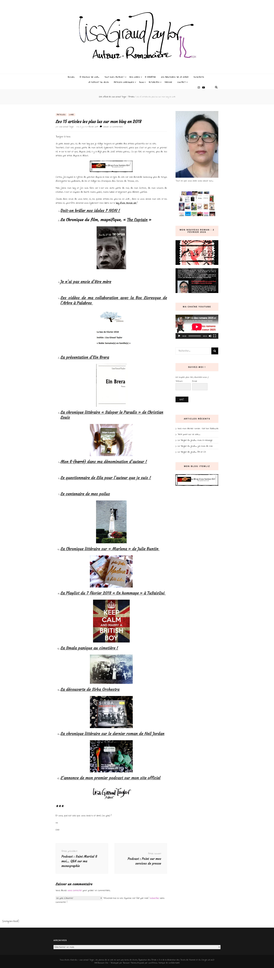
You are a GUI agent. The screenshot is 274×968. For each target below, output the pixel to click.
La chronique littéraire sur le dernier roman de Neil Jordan (112, 733)
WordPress (152, 962)
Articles (61, 114)
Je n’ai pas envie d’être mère (86, 281)
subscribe (154, 898)
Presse (168, 82)
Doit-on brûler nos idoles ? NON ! (90, 210)
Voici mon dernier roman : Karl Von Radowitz (198, 428)
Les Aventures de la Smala (174, 77)
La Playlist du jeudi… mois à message (195, 440)
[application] (197, 327)
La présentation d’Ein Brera (85, 357)
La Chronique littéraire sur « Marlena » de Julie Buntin (110, 548)
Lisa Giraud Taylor (66, 126)
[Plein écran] (214, 336)
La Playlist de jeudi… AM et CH (192, 452)
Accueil (71, 77)
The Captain (137, 219)
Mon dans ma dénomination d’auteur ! (104, 461)
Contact (181, 82)
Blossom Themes (130, 962)
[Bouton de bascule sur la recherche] (216, 87)
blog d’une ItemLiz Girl (126, 203)
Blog (141, 82)
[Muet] (210, 336)
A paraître (150, 77)
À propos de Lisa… (89, 77)
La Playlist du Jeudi (98, 82)
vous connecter (75, 890)
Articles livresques (124, 82)
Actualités (154, 82)
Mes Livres (134, 77)
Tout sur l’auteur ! (114, 77)
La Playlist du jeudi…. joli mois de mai (195, 446)
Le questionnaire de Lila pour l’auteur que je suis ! (106, 477)
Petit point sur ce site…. (189, 434)
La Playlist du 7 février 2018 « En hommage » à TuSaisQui (113, 593)
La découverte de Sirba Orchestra (90, 689)
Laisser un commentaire (113, 126)
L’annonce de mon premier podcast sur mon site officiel (110, 777)
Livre (71, 114)
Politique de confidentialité (169, 962)
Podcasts (199, 77)
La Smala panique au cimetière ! (89, 647)
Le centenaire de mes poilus (85, 493)
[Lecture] (179, 336)
